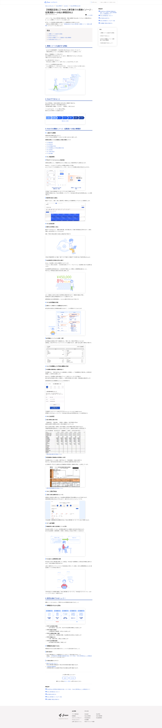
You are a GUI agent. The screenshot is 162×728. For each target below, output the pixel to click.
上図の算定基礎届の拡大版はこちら (54, 488)
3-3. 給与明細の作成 (51, 146)
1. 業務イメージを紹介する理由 (55, 33)
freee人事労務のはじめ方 (75, 5)
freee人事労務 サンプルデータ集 (54, 696)
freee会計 (87, 714)
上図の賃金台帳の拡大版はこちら (54, 454)
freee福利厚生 (99, 717)
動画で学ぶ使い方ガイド (52, 663)
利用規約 (74, 715)
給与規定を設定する (51, 694)
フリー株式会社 (75, 714)
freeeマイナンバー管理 (89, 721)
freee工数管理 (99, 715)
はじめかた (66, 5)
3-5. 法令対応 (50, 149)
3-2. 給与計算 (50, 144)
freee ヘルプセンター (49, 5)
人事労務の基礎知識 (51, 666)
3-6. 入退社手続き (51, 151)
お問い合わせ (94, 2)
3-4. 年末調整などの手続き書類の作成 (55, 147)
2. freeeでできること (53, 35)
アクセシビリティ (76, 719)
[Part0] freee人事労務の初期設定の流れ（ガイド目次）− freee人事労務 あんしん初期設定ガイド (68, 689)
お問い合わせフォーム (76, 721)
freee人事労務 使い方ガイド (53, 691)
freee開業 (87, 719)
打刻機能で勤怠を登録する (53, 699)
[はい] (65, 678)
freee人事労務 (59, 5)
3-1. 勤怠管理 (50, 142)
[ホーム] (51, 2)
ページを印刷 (89, 15)
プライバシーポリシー (76, 717)
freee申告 (98, 714)
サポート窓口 (67, 681)
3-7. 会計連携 (50, 153)
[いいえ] (72, 678)
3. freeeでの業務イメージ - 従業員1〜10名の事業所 (59, 37)
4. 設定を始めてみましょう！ (54, 39)
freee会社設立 (87, 717)
